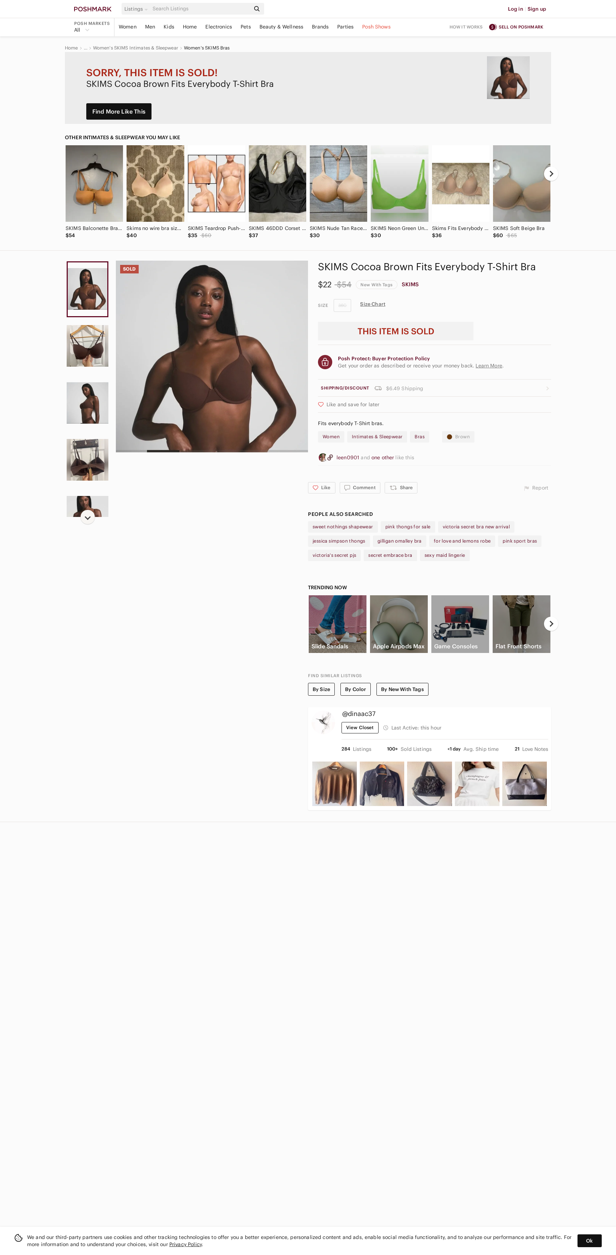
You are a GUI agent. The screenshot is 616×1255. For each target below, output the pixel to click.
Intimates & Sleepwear (377, 437)
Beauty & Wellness (282, 26)
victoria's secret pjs (334, 555)
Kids (169, 26)
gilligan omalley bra (400, 541)
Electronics (218, 26)
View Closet (360, 728)
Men (150, 26)
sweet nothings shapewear (343, 527)
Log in (515, 9)
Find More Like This (118, 111)
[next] (551, 174)
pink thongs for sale (408, 527)
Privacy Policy (185, 1244)
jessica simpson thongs (339, 541)
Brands (320, 26)
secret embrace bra (390, 555)
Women (128, 26)
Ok (589, 1241)
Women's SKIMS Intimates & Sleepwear (135, 48)
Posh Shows (376, 26)
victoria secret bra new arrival (476, 527)
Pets (246, 26)
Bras (420, 437)
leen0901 (349, 457)
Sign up (537, 9)
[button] (137, 8)
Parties (345, 26)
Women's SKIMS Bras (207, 48)
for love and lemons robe (462, 541)
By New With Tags (402, 689)
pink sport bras (520, 541)
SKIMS (410, 284)
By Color (355, 689)
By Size (321, 689)
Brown (462, 437)
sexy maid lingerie (445, 555)
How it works (466, 27)
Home (190, 26)
